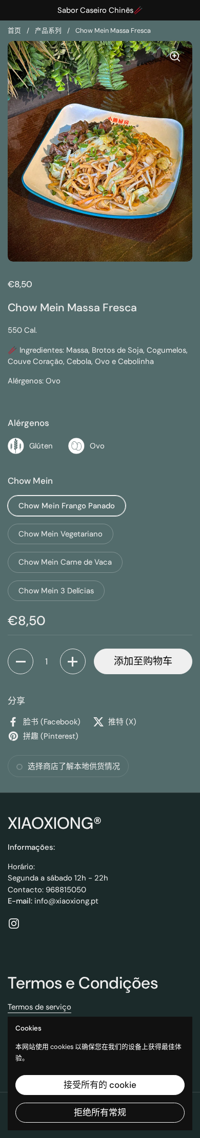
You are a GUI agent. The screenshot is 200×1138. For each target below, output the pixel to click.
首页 (14, 30)
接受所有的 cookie (100, 1084)
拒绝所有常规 (100, 1112)
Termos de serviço (39, 1007)
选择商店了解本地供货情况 (74, 766)
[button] (20, 661)
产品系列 (48, 30)
